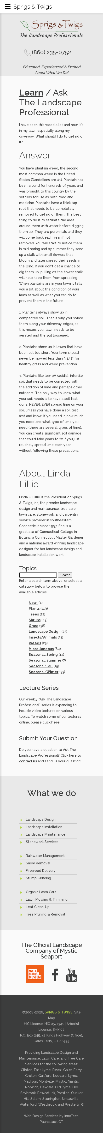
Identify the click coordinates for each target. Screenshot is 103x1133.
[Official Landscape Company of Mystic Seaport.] (35, 967)
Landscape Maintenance (45, 834)
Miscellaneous (41, 649)
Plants (34, 608)
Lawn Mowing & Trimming (47, 899)
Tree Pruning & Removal (45, 914)
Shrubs (34, 620)
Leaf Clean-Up (38, 907)
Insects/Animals (43, 637)
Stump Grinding (38, 878)
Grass (33, 626)
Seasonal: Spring (43, 655)
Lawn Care (50, 1058)
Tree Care (76, 1058)
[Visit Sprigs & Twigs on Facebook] (55, 975)
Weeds (35, 643)
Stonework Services (42, 842)
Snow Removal (38, 863)
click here (51, 722)
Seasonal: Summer (45, 660)
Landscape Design (45, 631)
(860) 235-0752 (51, 52)
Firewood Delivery (41, 871)
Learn (31, 92)
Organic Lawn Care (41, 892)
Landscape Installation (44, 827)
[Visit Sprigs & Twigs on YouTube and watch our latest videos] (71, 975)
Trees (34, 614)
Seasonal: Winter (43, 672)
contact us (28, 761)
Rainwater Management (45, 856)
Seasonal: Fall (41, 666)
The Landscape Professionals (51, 35)
